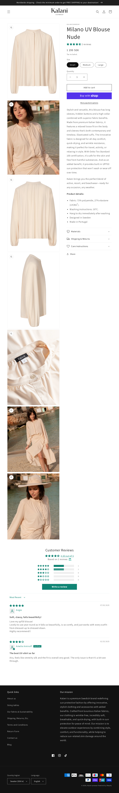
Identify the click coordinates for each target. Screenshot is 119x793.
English (37, 781)
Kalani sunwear (92, 785)
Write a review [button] (59, 586)
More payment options (89, 103)
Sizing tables (13, 705)
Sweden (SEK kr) (17, 781)
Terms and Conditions (17, 724)
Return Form (13, 731)
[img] (17, 605)
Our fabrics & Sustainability (20, 711)
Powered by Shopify (105, 785)
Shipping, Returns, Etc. (17, 718)
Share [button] (72, 254)
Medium (87, 65)
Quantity (70, 71)
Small (72, 65)
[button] (9, 12)
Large (100, 65)
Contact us (12, 738)
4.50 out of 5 (67, 555)
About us (11, 698)
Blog (9, 744)
